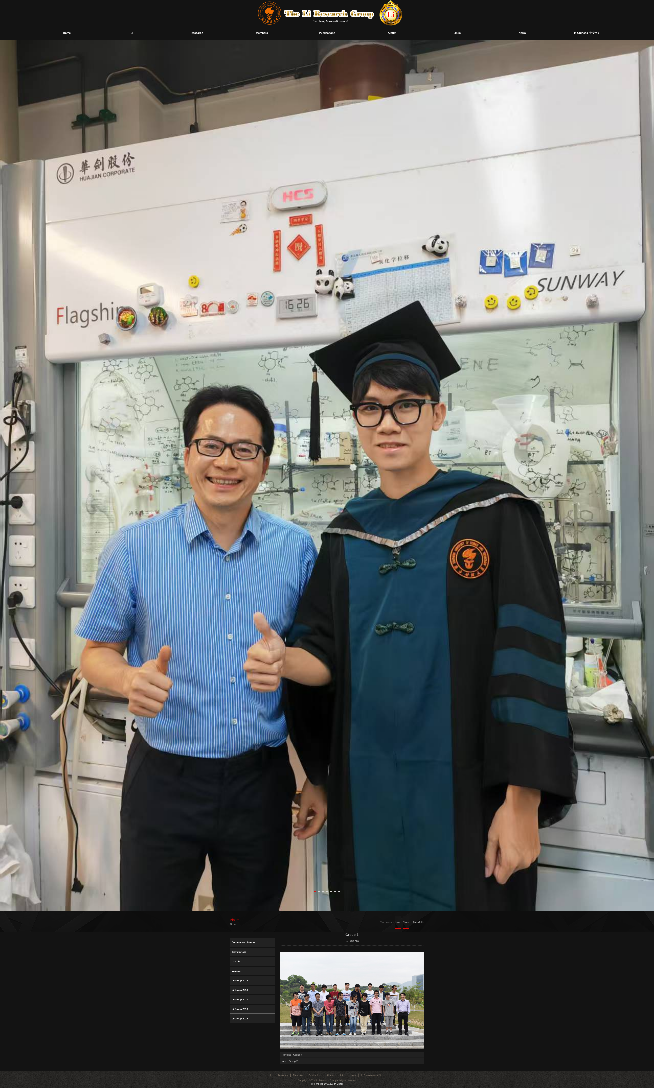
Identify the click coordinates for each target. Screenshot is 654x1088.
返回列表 (354, 940)
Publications (315, 1075)
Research (282, 1075)
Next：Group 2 (290, 1061)
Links (342, 1075)
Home (398, 922)
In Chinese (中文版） (372, 1075)
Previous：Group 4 (292, 1054)
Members (298, 1075)
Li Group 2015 (417, 922)
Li (271, 1075)
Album (406, 922)
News (353, 1075)
